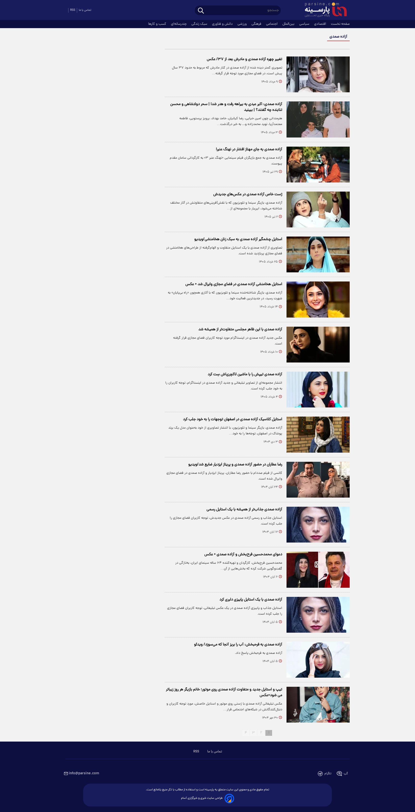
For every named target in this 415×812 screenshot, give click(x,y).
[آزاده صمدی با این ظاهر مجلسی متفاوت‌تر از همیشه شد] (318, 344)
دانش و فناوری (223, 24)
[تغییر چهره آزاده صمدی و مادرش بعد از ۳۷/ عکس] (318, 74)
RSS (72, 10)
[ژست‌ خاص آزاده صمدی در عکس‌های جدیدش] (318, 209)
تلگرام (327, 773)
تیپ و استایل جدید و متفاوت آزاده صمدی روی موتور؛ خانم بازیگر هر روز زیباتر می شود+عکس (224, 692)
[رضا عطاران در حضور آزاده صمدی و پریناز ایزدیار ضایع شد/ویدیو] (318, 480)
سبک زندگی (199, 24)
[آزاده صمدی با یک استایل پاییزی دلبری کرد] (318, 615)
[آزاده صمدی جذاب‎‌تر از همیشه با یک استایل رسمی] (318, 525)
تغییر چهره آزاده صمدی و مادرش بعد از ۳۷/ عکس (244, 59)
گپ (346, 773)
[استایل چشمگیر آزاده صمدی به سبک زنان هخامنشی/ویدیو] (318, 254)
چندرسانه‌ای (179, 24)
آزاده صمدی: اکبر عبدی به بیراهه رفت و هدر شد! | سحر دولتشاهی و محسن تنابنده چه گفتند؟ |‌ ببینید (226, 107)
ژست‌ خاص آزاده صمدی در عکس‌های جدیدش (247, 194)
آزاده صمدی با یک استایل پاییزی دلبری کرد (251, 600)
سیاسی (304, 24)
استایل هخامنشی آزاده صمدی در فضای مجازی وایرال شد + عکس (233, 284)
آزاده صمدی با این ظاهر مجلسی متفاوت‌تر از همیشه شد (240, 329)
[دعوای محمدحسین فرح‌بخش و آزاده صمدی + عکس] (318, 569)
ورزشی (243, 24)
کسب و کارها (157, 24)
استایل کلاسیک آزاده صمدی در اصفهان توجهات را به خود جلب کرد (232, 419)
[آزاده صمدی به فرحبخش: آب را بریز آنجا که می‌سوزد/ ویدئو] (318, 660)
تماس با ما (85, 10)
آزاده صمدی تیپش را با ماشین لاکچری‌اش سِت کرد (245, 374)
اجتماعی (272, 24)
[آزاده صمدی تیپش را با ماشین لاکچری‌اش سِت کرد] (318, 389)
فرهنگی (256, 24)
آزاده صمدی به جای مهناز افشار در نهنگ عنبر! (249, 149)
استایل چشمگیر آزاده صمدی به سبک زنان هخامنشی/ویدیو (238, 239)
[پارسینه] (323, 10)
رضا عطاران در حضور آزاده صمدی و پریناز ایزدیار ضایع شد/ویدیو (235, 465)
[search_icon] (201, 11)
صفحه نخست (340, 24)
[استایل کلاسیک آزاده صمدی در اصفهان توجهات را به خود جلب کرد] (318, 434)
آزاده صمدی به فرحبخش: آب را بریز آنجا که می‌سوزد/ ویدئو (238, 645)
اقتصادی (320, 24)
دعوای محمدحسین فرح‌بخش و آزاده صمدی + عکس (243, 554)
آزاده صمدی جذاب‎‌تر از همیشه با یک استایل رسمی (244, 509)
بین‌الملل (288, 24)
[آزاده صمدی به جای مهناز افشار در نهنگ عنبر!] (318, 164)
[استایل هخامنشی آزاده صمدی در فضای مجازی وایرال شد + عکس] (318, 299)
